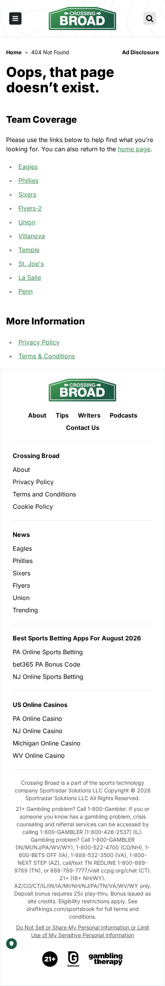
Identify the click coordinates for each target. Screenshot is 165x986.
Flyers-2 (30, 208)
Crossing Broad (36, 456)
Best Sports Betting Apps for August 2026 (77, 638)
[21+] (50, 959)
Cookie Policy (33, 506)
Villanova (31, 236)
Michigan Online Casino (47, 743)
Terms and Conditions (44, 494)
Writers (89, 415)
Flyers (21, 585)
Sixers (27, 194)
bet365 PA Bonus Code (46, 664)
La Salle (29, 277)
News (21, 534)
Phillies (28, 180)
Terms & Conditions (46, 356)
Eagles (28, 166)
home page (134, 149)
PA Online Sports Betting (48, 652)
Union (26, 222)
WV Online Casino (39, 755)
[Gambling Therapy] (106, 959)
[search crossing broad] (150, 18)
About (37, 415)
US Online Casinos (40, 705)
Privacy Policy (38, 342)
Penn (25, 291)
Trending (25, 610)
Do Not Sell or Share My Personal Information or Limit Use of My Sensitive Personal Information (82, 931)
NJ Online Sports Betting (48, 676)
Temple (29, 250)
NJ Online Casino (38, 731)
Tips (62, 415)
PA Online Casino (37, 718)
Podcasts (123, 415)
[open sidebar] (15, 18)
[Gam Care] (73, 959)
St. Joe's (31, 263)
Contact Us (82, 427)
